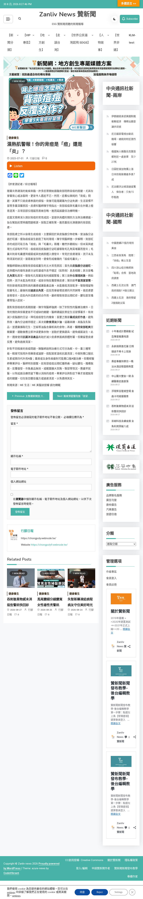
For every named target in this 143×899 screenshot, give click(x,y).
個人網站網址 (18, 481)
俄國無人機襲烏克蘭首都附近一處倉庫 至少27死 (123, 156)
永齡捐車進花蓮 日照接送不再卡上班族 (122, 349)
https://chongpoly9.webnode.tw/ (49, 544)
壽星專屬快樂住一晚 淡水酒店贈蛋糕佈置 (122, 364)
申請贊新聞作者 (101, 868)
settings (11, 892)
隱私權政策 (131, 860)
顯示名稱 (17, 456)
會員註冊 (111, 584)
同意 (82, 892)
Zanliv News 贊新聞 (67, 14)
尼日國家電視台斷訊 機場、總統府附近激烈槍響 (123, 139)
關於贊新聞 (114, 860)
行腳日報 (35, 158)
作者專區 (111, 571)
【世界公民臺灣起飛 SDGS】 (80, 38)
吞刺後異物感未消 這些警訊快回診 (122, 409)
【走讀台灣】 (57, 42)
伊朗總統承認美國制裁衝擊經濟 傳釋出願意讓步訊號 (123, 121)
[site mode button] (114, 19)
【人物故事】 (101, 42)
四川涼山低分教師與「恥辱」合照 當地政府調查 (123, 273)
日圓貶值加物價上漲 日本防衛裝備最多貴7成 (123, 174)
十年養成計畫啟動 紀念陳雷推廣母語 (122, 334)
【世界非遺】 (116, 42)
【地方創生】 (42, 42)
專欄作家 (132, 876)
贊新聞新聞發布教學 (126, 868)
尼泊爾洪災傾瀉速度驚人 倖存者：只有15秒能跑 (123, 191)
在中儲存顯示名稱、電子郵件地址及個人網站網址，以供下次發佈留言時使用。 (52, 501)
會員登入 (111, 578)
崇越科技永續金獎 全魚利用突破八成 (122, 424)
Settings (118, 892)
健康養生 (14, 137)
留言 (14, 423)
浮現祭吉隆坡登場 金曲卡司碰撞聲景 (122, 394)
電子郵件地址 (19, 468)
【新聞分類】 (10, 42)
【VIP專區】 (27, 38)
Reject (100, 892)
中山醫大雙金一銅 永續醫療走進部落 (122, 379)
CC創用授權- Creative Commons (84, 860)
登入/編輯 (82, 868)
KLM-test (132, 38)
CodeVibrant (11, 873)
